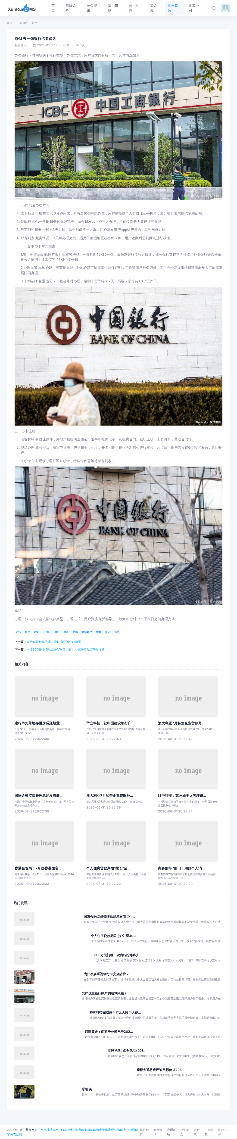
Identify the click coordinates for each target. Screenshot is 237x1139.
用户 (27, 632)
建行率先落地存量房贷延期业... (38, 723)
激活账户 (87, 632)
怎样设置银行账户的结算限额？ (104, 993)
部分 (107, 632)
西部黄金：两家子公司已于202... (109, 1031)
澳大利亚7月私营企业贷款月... (181, 723)
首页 (9, 23)
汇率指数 (22, 23)
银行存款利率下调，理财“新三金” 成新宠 (54, 642)
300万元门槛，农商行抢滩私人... (118, 955)
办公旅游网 (130, 1130)
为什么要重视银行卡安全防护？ (106, 974)
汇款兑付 (222, 1132)
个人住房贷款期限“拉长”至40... (113, 936)
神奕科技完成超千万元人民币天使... (115, 1012)
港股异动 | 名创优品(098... (127, 1050)
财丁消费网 (76, 1130)
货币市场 (171, 1132)
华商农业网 (14, 1134)
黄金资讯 (157, 1132)
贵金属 (197, 1132)
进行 (18, 632)
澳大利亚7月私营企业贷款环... (109, 796)
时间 (36, 632)
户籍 (75, 632)
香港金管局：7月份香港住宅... (38, 868)
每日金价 (144, 1132)
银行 (57, 632)
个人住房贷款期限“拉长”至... (108, 868)
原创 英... (88, 1089)
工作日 (47, 632)
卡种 (116, 632)
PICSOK (64, 1130)
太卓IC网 (90, 1130)
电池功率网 (51, 1130)
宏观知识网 (115, 1130)
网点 (66, 632)
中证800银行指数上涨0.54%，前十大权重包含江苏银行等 (65, 649)
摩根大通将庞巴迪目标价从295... (160, 1070)
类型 (98, 632)
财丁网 (39, 1130)
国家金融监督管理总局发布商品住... (109, 916)
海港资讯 (102, 1130)
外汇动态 (184, 1132)
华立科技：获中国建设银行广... (110, 723)
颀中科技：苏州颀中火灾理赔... (182, 796)
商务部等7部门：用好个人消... (181, 868)
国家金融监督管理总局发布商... (38, 796)
